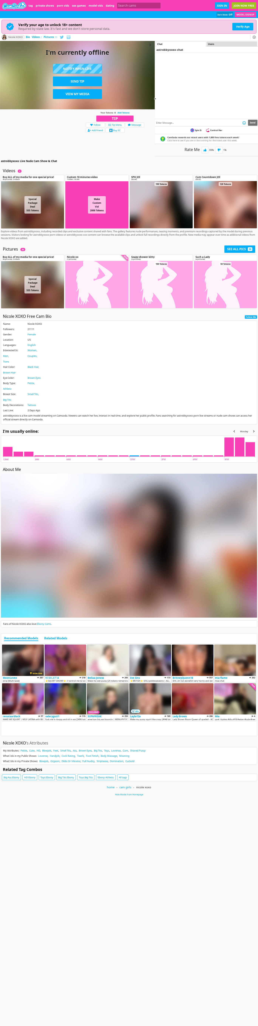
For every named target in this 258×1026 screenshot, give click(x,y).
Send (253, 122)
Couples (32, 356)
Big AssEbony (11, 777)
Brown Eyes (34, 378)
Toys (106, 750)
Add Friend (97, 130)
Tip (115, 118)
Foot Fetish (92, 756)
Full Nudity (88, 761)
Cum (125, 750)
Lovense (116, 750)
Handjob (54, 756)
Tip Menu (117, 125)
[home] (14, 5)
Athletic (7, 388)
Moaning (124, 756)
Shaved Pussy (138, 750)
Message (136, 125)
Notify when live (77, 69)
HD (38, 750)
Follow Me (251, 317)
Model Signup (245, 14)
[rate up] (205, 150)
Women (32, 350)
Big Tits (7, 399)
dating (110, 5)
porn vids (63, 5)
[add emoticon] (244, 122)
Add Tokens (123, 112)
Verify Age (243, 26)
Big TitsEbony (66, 777)
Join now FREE (244, 5)
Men (5, 356)
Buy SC (117, 130)
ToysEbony (46, 777)
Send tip (77, 81)
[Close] (254, 37)
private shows (45, 5)
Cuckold (129, 761)
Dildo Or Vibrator (71, 761)
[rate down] (219, 150)
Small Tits (33, 394)
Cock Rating (68, 756)
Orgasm (54, 761)
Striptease (102, 761)
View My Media (77, 94)
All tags (123, 777)
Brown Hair (9, 372)
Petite (31, 383)
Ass (75, 750)
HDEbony (30, 777)
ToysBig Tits (86, 777)
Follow (97, 125)
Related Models (55, 638)
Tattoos (32, 405)
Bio (28, 37)
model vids (96, 5)
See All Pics (239, 249)
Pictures (50, 37)
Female (32, 334)
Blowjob (46, 750)
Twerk (80, 756)
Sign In (222, 5)
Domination (116, 761)
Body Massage (109, 756)
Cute (32, 750)
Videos (37, 37)
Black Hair (33, 367)
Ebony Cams (44, 624)
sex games (79, 5)
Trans (6, 361)
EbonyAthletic (106, 777)
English (32, 345)
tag (31, 5)
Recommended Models (21, 638)
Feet (55, 750)
